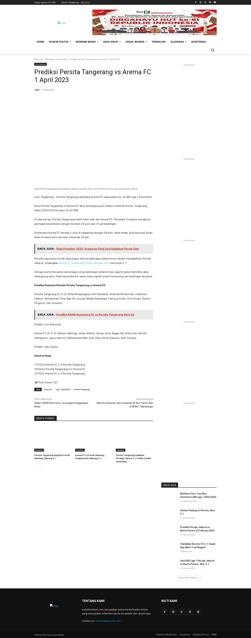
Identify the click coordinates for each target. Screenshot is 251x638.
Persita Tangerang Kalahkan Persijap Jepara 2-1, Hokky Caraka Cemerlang (133, 458)
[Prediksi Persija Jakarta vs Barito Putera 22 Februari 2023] (169, 531)
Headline (39, 450)
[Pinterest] (75, 98)
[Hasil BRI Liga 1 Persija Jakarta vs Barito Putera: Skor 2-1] (169, 565)
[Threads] (198, 612)
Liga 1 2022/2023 (63, 389)
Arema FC (48, 389)
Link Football (62, 59)
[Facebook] (196, 2)
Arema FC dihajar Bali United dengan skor (84, 263)
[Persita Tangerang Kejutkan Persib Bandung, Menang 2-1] (53, 438)
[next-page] (42, 470)
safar (37, 89)
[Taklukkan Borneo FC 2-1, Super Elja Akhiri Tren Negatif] (169, 548)
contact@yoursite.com (108, 620)
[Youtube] (215, 2)
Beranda (38, 59)
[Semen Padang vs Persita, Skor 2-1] (169, 514)
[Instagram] (201, 2)
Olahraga (49, 59)
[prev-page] (36, 470)
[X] (205, 2)
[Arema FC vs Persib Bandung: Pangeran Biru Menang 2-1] (94, 438)
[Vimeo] (210, 2)
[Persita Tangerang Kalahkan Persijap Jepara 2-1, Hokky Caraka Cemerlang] (134, 438)
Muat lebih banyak (188, 577)
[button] (212, 50)
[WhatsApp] (83, 98)
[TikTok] (181, 612)
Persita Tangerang (82, 389)
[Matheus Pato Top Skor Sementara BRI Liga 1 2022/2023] (169, 498)
